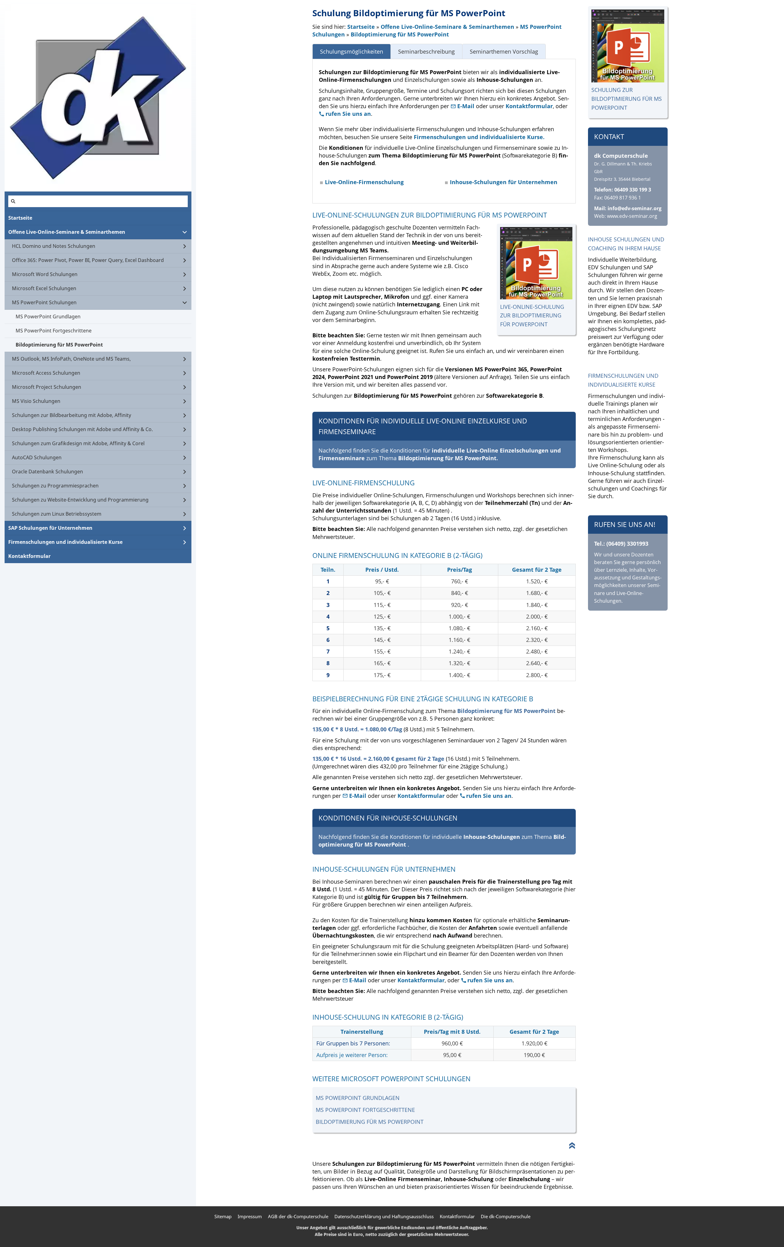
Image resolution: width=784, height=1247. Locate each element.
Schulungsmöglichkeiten (351, 51)
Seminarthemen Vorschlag (504, 51)
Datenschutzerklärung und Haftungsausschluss (384, 1216)
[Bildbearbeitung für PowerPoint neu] (627, 45)
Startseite (361, 26)
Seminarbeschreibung (426, 51)
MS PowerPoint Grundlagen (358, 1097)
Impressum (250, 1216)
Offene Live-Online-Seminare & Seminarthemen (447, 26)
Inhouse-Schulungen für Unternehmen (503, 182)
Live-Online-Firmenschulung (364, 182)
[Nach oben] (572, 1145)
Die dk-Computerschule (505, 1216)
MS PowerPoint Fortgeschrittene (365, 1109)
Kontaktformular (529, 106)
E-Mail (466, 106)
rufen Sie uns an (348, 113)
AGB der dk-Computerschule (298, 1216)
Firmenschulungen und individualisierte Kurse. (479, 137)
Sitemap (223, 1216)
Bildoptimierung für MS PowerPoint (400, 34)
